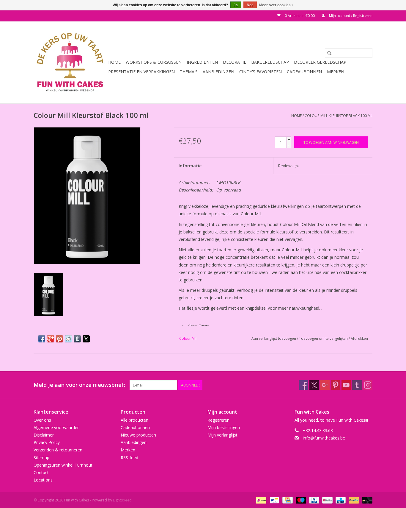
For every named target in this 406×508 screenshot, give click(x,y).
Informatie (190, 166)
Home (114, 62)
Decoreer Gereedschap (320, 62)
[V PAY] (313, 500)
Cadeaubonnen (304, 71)
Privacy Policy (47, 442)
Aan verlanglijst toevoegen (274, 338)
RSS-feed (129, 457)
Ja (236, 5)
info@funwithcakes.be (324, 438)
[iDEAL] (260, 500)
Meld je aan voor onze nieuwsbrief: (79, 385)
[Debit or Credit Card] (366, 500)
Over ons (42, 420)
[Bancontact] (273, 500)
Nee (250, 5)
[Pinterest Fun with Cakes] (335, 385)
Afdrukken (359, 338)
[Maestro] (300, 500)
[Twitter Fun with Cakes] (314, 385)
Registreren (218, 420)
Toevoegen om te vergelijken (324, 338)
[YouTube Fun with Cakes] (346, 385)
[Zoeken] (329, 53)
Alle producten (134, 420)
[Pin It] (59, 338)
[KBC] (340, 500)
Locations (43, 480)
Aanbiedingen (218, 71)
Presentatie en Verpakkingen (141, 71)
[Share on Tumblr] (77, 338)
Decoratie (234, 62)
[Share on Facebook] (41, 338)
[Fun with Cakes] (70, 62)
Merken (335, 71)
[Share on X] (86, 338)
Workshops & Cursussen (154, 62)
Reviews (288, 166)
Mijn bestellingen (223, 427)
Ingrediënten (202, 62)
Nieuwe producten (138, 435)
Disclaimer (44, 435)
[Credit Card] (286, 500)
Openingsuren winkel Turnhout (63, 465)
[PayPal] (353, 500)
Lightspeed (122, 500)
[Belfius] (326, 500)
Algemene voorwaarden (57, 427)
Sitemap (41, 457)
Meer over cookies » (276, 5)
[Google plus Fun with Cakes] (325, 385)
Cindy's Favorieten (260, 71)
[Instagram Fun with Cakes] (367, 385)
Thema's (189, 71)
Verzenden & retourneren (58, 450)
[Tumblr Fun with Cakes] (357, 385)
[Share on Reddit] (68, 338)
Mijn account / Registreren (350, 15)
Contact (41, 472)
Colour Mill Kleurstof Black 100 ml (338, 115)
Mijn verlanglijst (222, 435)
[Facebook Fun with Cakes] (303, 385)
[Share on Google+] (50, 338)
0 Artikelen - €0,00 (300, 15)
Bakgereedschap (270, 62)
